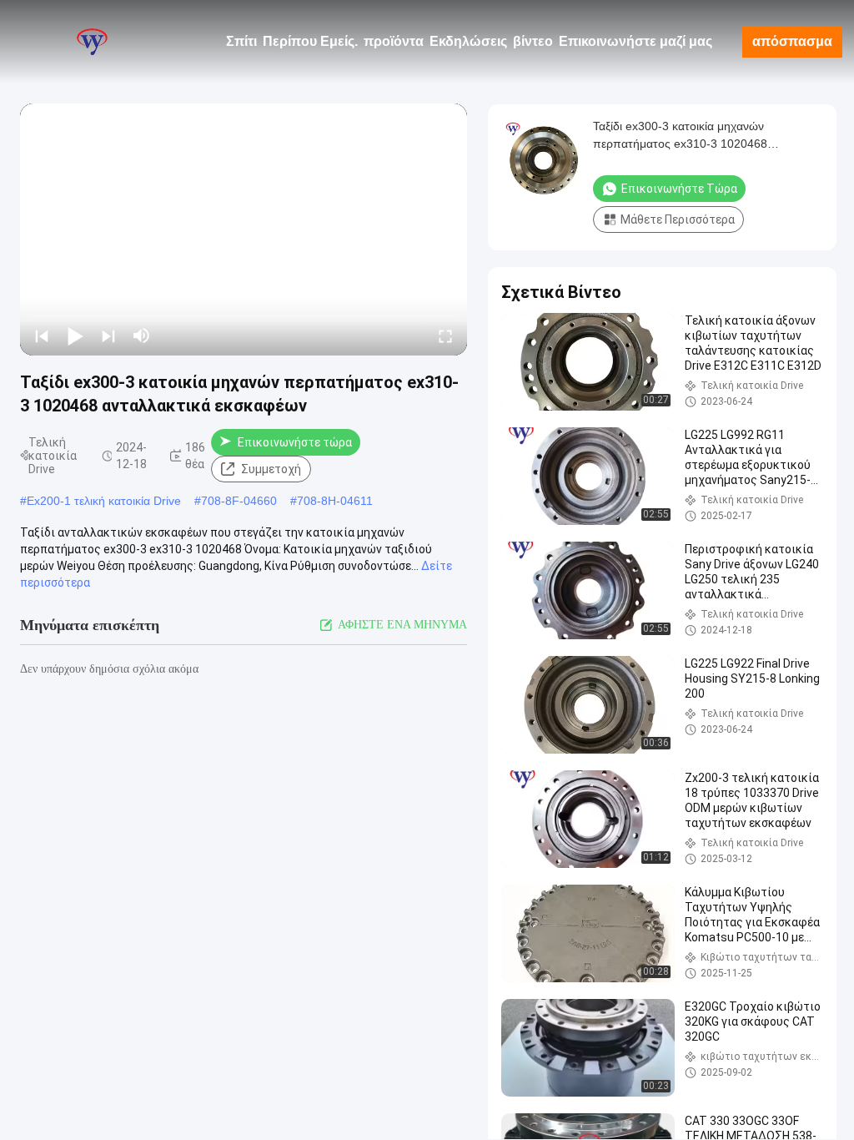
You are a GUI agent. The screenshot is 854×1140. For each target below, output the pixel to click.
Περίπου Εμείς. (310, 41)
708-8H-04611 (335, 500)
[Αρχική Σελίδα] (92, 42)
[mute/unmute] (141, 335)
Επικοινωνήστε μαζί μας (635, 41)
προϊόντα (394, 41)
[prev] (41, 335)
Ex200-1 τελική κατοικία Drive (104, 500)
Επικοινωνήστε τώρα (295, 442)
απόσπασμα (792, 41)
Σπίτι (241, 41)
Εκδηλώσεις (468, 41)
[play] (243, 229)
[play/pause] (75, 335)
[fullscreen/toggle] (445, 335)
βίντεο (533, 41)
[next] (108, 335)
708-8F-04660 (239, 500)
